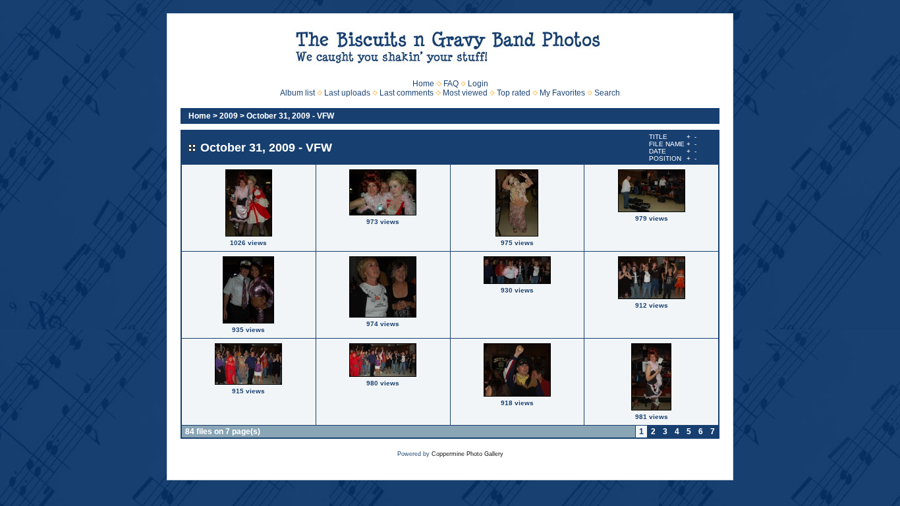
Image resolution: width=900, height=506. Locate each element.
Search (607, 93)
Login (478, 83)
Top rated (513, 93)
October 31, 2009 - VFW (290, 116)
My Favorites (562, 93)
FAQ (451, 83)
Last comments (407, 93)
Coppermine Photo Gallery (467, 454)
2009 (228, 116)
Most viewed (465, 93)
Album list (297, 93)
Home (423, 83)
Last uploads (347, 93)
